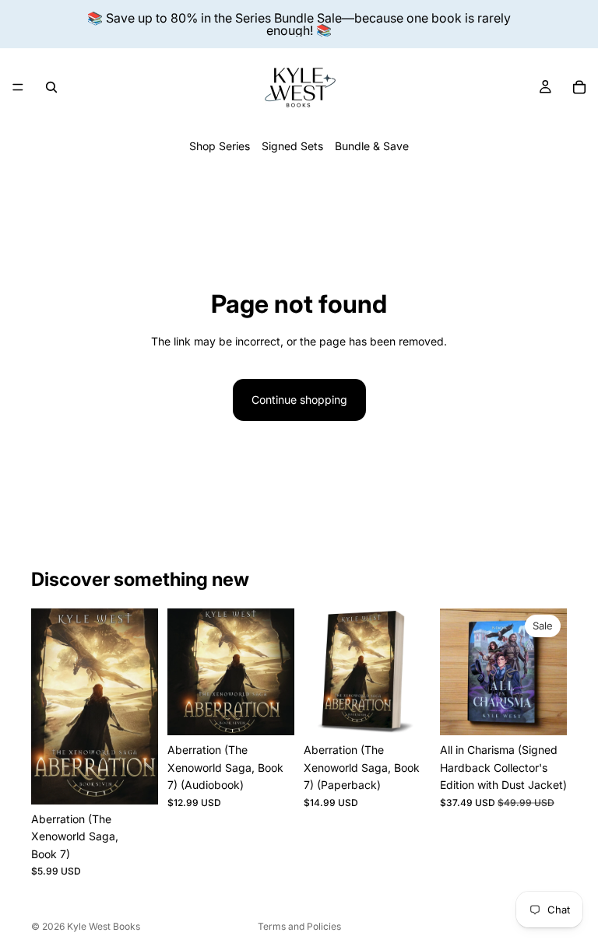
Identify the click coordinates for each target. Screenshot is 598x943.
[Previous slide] (457, 672)
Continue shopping (299, 399)
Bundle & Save (372, 145)
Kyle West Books (103, 926)
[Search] (51, 87)
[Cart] (579, 87)
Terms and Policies (299, 926)
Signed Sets (292, 145)
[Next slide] (550, 672)
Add (147, 780)
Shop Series (219, 145)
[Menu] (18, 87)
